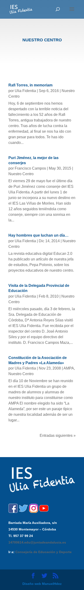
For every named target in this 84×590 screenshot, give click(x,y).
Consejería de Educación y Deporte (43, 552)
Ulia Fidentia (25, 91)
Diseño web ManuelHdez (42, 584)
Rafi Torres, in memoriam (30, 85)
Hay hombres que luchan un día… (38, 235)
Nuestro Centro (21, 174)
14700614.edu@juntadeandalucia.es (37, 542)
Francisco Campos (30, 168)
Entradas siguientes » (58, 435)
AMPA (68, 368)
